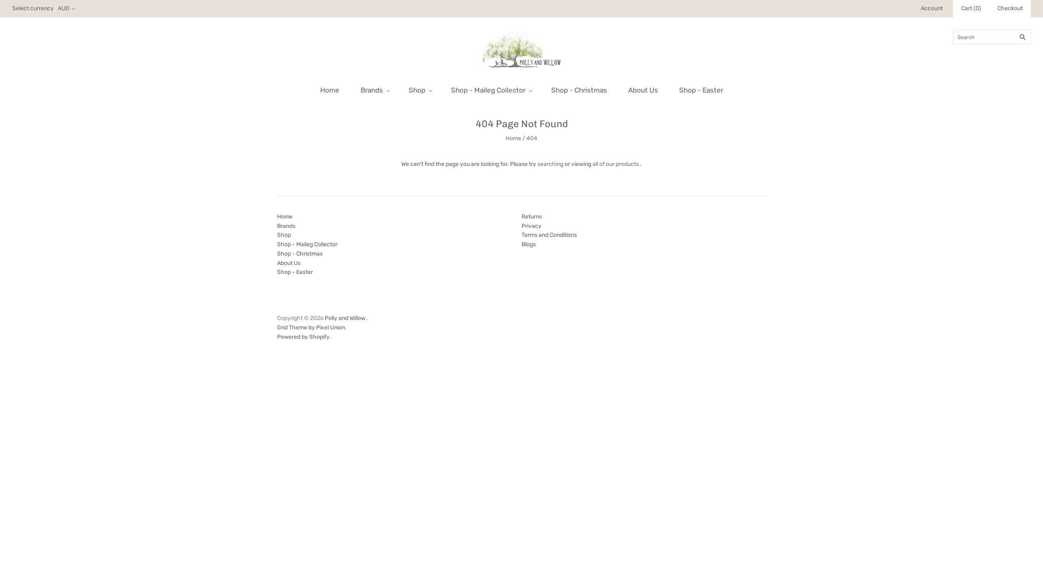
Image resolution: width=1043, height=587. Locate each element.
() (971, 8)
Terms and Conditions (549, 235)
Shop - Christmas (579, 90)
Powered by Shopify (303, 336)
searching (550, 164)
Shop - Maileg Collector (488, 90)
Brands (372, 90)
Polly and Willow (345, 318)
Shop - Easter (701, 90)
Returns (532, 216)
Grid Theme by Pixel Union (311, 327)
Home (329, 90)
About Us (643, 90)
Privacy (531, 226)
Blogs (529, 244)
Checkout (1010, 8)
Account (932, 8)
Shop (417, 90)
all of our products (615, 164)
